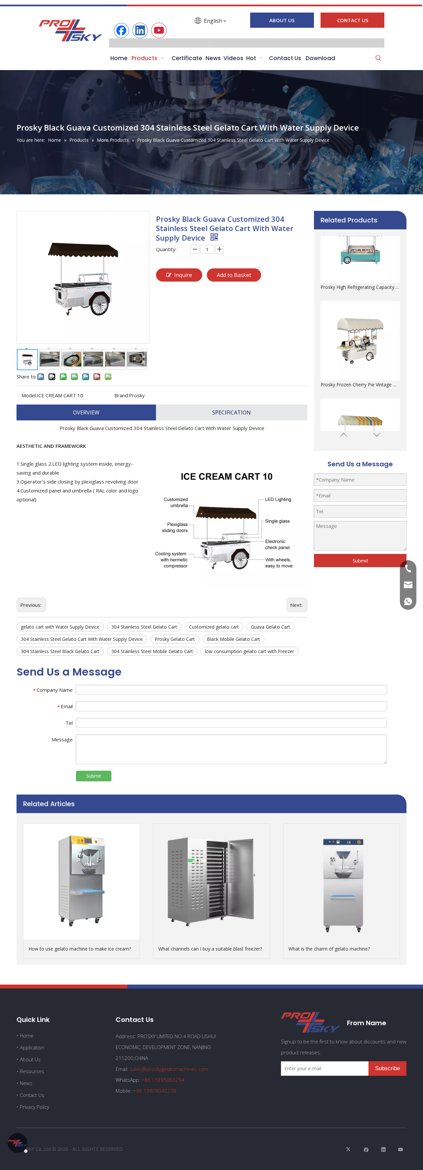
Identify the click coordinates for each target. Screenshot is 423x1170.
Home (26, 1035)
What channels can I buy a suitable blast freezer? (210, 949)
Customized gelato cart (214, 627)
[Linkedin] (140, 30)
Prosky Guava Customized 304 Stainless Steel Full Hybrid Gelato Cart (360, 417)
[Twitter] (349, 1149)
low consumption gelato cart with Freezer (249, 651)
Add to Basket (234, 275)
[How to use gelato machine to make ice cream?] (81, 882)
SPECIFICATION (231, 412)
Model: (29, 395)
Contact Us (32, 1095)
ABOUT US (281, 20)
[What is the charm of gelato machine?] (342, 882)
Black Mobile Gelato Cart (233, 639)
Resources (32, 1071)
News (26, 1083)
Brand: (121, 395)
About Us (30, 1059)
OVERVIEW (86, 412)
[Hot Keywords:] (378, 58)
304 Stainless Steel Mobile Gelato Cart (152, 651)
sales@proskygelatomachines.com (169, 1069)
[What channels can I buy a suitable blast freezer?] (211, 882)
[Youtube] (159, 30)
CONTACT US (352, 20)
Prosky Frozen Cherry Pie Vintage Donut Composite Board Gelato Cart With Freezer (360, 319)
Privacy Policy (34, 1107)
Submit (360, 560)
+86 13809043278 (154, 1090)
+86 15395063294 (162, 1079)
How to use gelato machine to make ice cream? (79, 949)
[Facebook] (121, 30)
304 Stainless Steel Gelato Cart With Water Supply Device (82, 639)
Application (32, 1047)
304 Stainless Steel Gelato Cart (144, 627)
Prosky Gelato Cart (175, 639)
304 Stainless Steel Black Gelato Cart (60, 651)
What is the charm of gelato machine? (329, 949)
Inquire (183, 275)
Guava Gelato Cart (270, 627)
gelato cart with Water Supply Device (60, 627)
